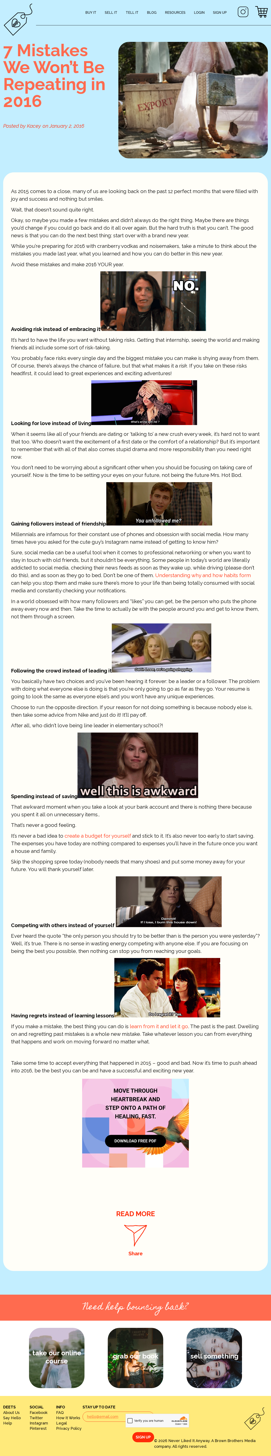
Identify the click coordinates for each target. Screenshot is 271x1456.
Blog (151, 13)
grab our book (135, 1356)
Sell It (111, 13)
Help (7, 1423)
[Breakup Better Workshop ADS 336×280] (135, 1166)
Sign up (220, 13)
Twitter (36, 1418)
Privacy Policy (69, 1428)
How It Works (68, 1418)
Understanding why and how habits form (203, 575)
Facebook (38, 1413)
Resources (175, 13)
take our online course (56, 1357)
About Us (11, 1413)
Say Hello (12, 1418)
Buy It (90, 13)
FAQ (60, 1413)
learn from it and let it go (159, 1026)
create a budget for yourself (98, 836)
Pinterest (38, 1428)
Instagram (39, 1423)
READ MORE (135, 1214)
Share (136, 1253)
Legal (61, 1423)
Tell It (132, 13)
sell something (214, 1356)
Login (199, 13)
